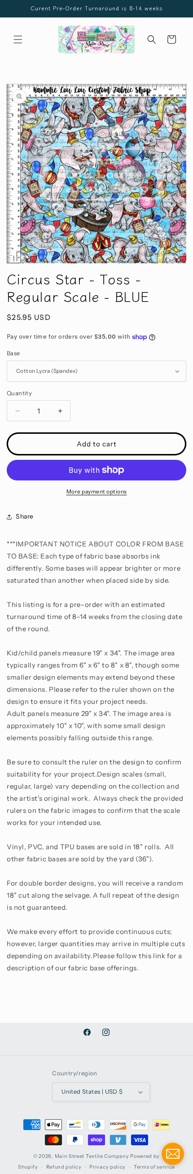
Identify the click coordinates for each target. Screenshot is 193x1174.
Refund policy (64, 1167)
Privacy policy (107, 1167)
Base (13, 353)
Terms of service (154, 1167)
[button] (18, 39)
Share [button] (25, 516)
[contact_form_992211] (173, 1154)
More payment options (96, 491)
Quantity (19, 393)
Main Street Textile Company (92, 1156)
